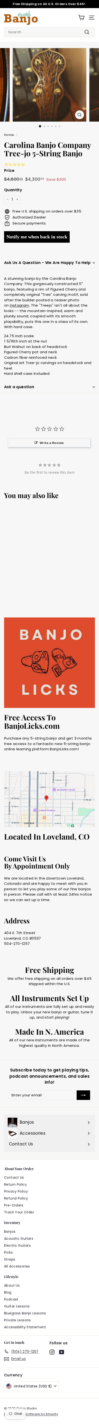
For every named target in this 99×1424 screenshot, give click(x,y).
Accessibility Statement (25, 1327)
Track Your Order (19, 1212)
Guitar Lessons (17, 1306)
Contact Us (14, 1177)
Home (9, 135)
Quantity (13, 190)
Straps (9, 1259)
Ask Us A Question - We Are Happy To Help (47, 262)
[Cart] (81, 18)
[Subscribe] (83, 1095)
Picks (8, 1252)
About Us (12, 1285)
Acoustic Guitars (18, 1238)
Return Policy (15, 1184)
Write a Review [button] (52, 443)
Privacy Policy (16, 1191)
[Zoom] (79, 114)
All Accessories (17, 1266)
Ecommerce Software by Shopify (31, 1414)
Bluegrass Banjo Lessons (25, 1313)
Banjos (9, 1231)
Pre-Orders (14, 1205)
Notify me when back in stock (36, 236)
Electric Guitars (17, 1245)
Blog (8, 1292)
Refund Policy (16, 1198)
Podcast (11, 1299)
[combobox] (49, 32)
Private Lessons (17, 1320)
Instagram (19, 305)
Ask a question (19, 387)
